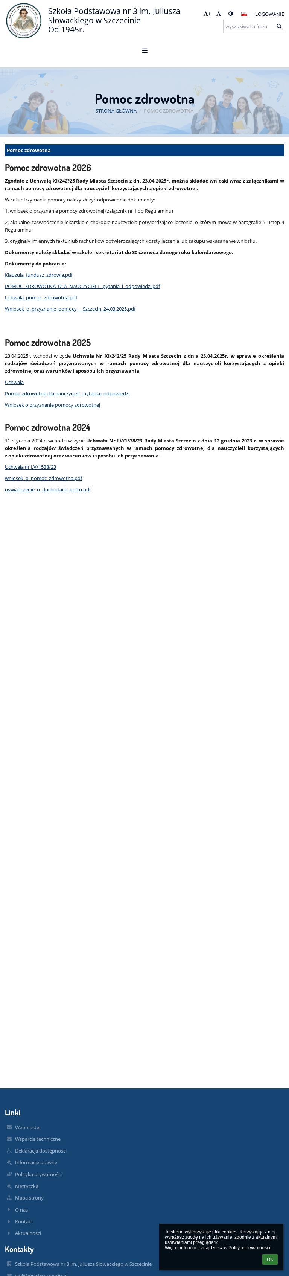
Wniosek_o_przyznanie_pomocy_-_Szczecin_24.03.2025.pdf (70, 308)
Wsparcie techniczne (38, 1139)
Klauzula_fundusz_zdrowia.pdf (39, 274)
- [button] (221, 13)
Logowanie (269, 14)
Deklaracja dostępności (41, 1150)
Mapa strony (29, 1197)
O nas (21, 1209)
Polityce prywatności (249, 1247)
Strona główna (116, 110)
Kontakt (24, 1221)
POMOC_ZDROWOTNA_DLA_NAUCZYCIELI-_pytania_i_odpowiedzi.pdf (82, 286)
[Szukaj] (279, 25)
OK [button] (270, 1259)
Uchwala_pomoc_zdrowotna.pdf (41, 297)
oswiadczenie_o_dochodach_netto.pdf (48, 489)
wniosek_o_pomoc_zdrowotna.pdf (43, 478)
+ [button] (209, 13)
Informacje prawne (36, 1162)
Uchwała (14, 382)
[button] (230, 13)
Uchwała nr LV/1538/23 (30, 466)
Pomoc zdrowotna (168, 110)
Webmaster (28, 1127)
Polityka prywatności (38, 1174)
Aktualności (28, 1233)
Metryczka (26, 1186)
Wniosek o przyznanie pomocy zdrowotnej (52, 404)
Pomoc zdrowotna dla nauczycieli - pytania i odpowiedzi (67, 393)
